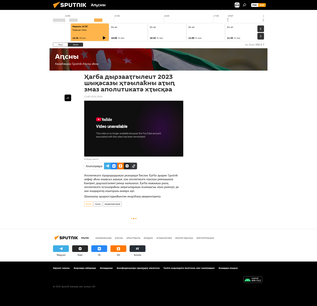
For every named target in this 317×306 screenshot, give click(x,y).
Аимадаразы (106, 267)
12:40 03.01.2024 (93, 96)
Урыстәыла (133, 237)
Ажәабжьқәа (103, 237)
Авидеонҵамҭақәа (112, 204)
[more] (68, 98)
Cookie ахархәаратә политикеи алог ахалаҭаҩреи (189, 267)
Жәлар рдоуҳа (184, 237)
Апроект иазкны (61, 267)
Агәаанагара (164, 237)
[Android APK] (253, 280)
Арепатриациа (205, 237)
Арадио (148, 237)
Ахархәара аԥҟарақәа (85, 267)
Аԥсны (88, 204)
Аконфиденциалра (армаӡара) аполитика (138, 267)
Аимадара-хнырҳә (228, 267)
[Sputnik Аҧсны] (71, 9)
